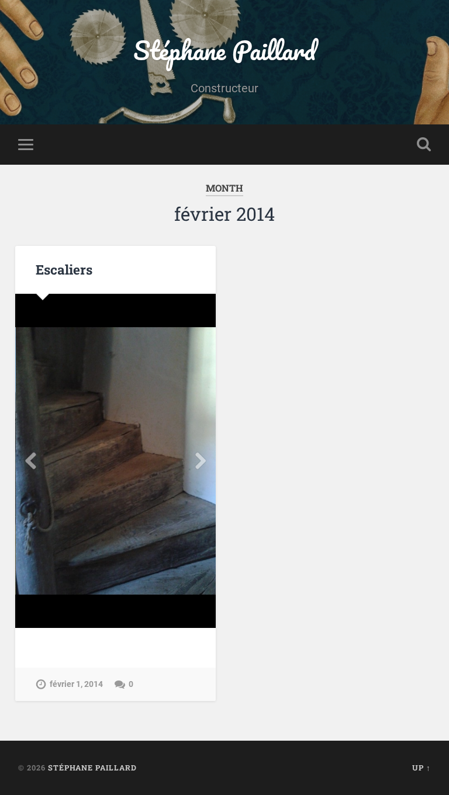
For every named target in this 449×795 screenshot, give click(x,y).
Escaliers (64, 269)
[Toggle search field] (424, 144)
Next (200, 461)
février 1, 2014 (76, 684)
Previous (30, 461)
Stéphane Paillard (224, 50)
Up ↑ (421, 767)
